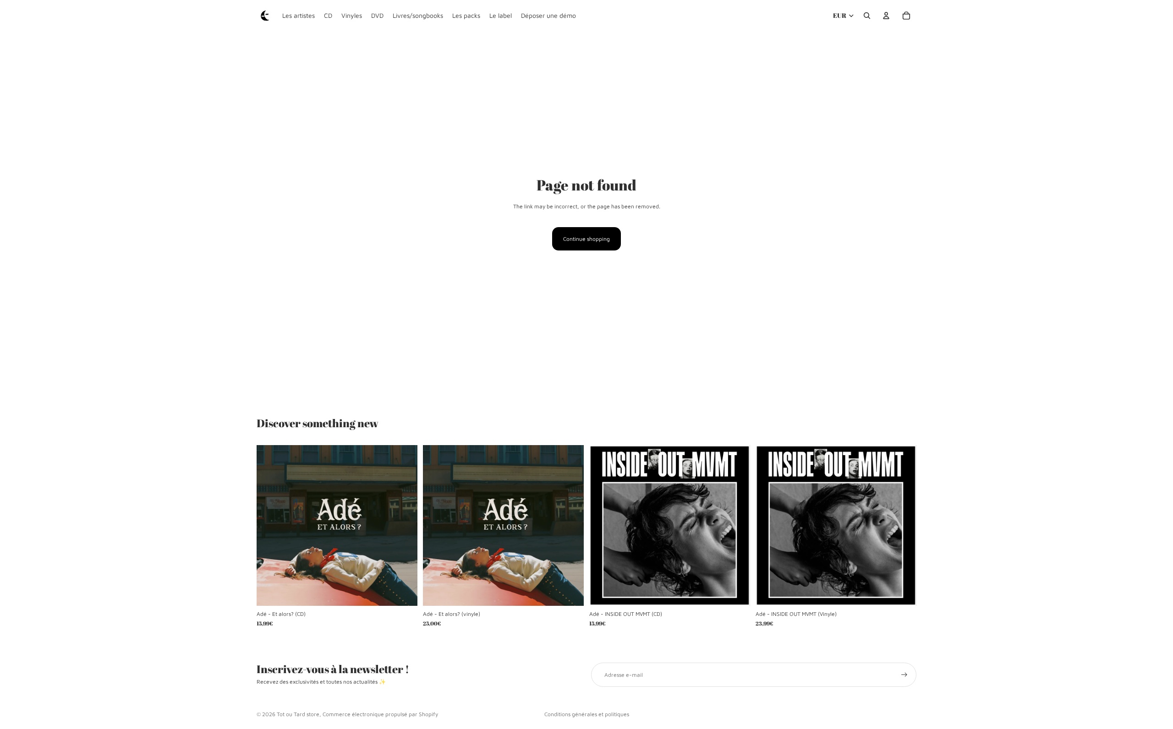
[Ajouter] (403, 592)
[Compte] (886, 15)
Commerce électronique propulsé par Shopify (380, 714)
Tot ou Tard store (298, 714)
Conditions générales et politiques (586, 714)
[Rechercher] (867, 15)
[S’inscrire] (904, 675)
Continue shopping (586, 238)
